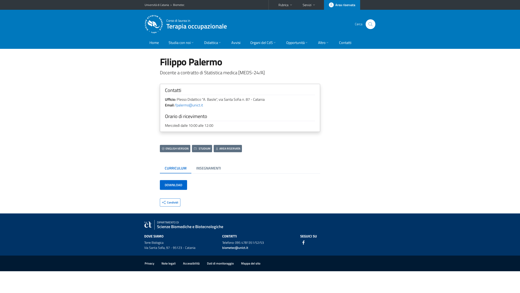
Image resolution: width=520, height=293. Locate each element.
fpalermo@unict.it (189, 105)
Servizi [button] (307, 4)
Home (154, 42)
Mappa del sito (250, 263)
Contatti (345, 42)
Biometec (178, 5)
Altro (322, 42)
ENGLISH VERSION (177, 148)
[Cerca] (370, 24)
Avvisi (235, 42)
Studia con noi (180, 42)
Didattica (211, 42)
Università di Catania (157, 5)
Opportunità (295, 42)
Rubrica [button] (283, 4)
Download (173, 185)
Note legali (168, 263)
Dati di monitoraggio (220, 263)
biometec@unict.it (235, 247)
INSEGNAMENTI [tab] (208, 168)
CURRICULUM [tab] (175, 168)
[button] (170, 202)
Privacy (149, 263)
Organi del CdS (261, 42)
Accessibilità (191, 263)
